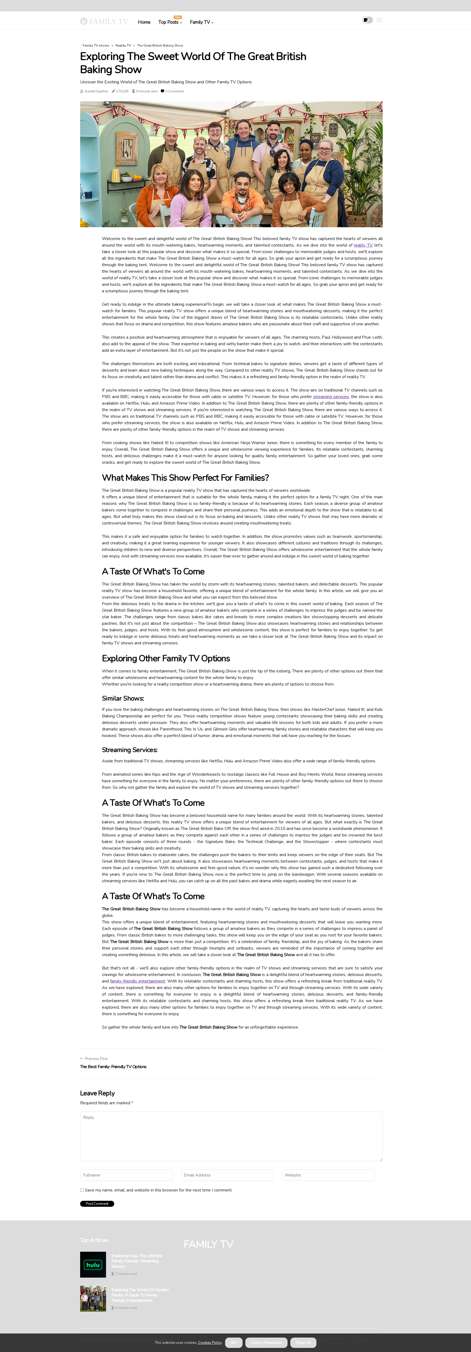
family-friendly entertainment (137, 981)
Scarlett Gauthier (96, 91)
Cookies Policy (209, 1342)
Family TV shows (96, 45)
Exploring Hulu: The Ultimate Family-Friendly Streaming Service (137, 1261)
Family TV (200, 22)
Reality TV (123, 45)
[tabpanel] (231, 164)
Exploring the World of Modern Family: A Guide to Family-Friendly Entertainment (140, 1295)
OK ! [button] (234, 1342)
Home (144, 22)
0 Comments (174, 91)
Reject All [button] (303, 1342)
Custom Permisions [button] (266, 1342)
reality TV (363, 245)
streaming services (331, 397)
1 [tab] (232, 220)
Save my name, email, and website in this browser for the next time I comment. (159, 1190)
